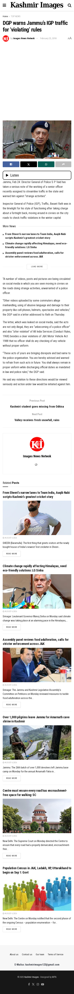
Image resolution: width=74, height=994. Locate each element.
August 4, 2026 (10, 538)
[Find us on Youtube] (42, 984)
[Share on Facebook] (11, 164)
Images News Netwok (24, 38)
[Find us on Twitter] (33, 984)
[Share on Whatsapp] (46, 164)
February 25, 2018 (48, 38)
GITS (54, 977)
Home (5, 16)
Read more (13, 553)
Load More (37, 266)
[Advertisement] (37, 80)
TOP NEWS (15, 16)
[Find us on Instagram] (38, 984)
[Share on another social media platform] (63, 164)
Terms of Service (55, 954)
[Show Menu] (4, 5)
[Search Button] (69, 5)
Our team (40, 954)
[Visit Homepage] (37, 5)
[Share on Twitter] (28, 164)
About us (14, 954)
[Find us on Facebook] (29, 984)
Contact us (27, 954)
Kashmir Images (31, 977)
